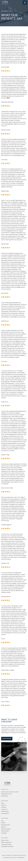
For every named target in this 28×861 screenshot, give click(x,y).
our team (3, 807)
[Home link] (5, 2)
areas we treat (5, 831)
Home (3, 11)
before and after (5, 825)
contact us (4, 809)
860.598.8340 (4, 796)
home (2, 803)
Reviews (10, 11)
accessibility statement (7, 846)
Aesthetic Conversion (17, 857)
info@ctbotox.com (6, 794)
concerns (4, 833)
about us (3, 805)
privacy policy (5, 840)
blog (2, 821)
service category (5, 829)
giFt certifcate (5, 813)
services (3, 827)
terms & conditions (6, 842)
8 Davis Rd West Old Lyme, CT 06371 (9, 792)
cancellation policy (6, 844)
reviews (3, 823)
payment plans (5, 811)
